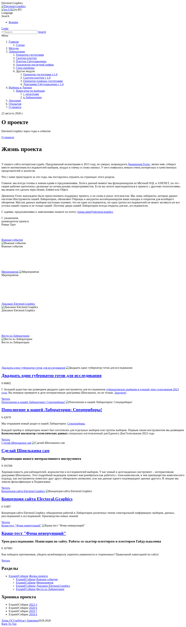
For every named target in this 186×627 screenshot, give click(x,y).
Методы (14, 48)
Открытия (15, 103)
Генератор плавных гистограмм (43, 81)
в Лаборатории (32, 97)
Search (42, 31)
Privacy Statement (28, 620)
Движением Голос (139, 164)
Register (13, 22)
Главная (14, 41)
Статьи (20, 45)
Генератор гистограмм (30, 54)
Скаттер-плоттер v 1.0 (36, 77)
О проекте (15, 107)
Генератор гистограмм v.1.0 (40, 74)
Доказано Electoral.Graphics (18, 303)
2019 (33, 611)
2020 (33, 607)
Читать (5, 398)
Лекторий (15, 100)
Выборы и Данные (20, 87)
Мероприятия (9, 271)
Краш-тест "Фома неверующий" (21, 525)
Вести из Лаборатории (15, 335)
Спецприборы (76, 423)
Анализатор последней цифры (35, 64)
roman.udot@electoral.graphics (95, 211)
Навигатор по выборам (30, 90)
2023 (33, 604)
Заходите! (120, 392)
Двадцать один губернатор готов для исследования (33, 367)
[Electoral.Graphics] (13, 6)
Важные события (12, 239)
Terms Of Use (9, 620)
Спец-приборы (25, 67)
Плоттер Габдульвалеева (31, 61)
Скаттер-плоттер (26, 58)
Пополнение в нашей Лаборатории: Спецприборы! (33, 402)
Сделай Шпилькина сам (16, 442)
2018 (33, 614)
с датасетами (31, 94)
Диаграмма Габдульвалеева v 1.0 (43, 84)
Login (4, 28)
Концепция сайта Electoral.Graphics (23, 491)
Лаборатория (17, 51)
